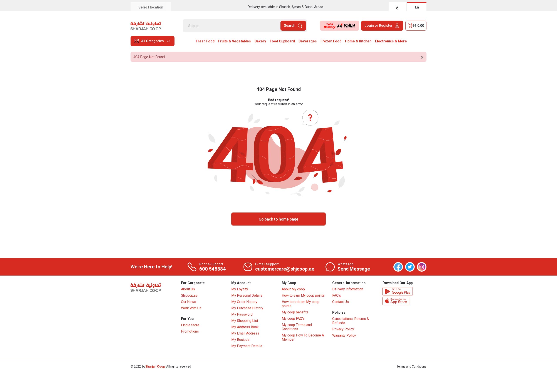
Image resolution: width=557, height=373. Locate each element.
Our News (188, 302)
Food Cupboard (282, 41)
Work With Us (191, 308)
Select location (150, 7)
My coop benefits (295, 312)
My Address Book (245, 327)
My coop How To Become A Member (303, 337)
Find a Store (190, 325)
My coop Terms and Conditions (297, 327)
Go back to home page (278, 219)
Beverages (308, 41)
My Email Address (245, 333)
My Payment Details (246, 346)
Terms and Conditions (411, 366)
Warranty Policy (344, 335)
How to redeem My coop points (300, 304)
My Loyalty (239, 289)
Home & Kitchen (358, 41)
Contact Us (340, 302)
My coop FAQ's (293, 318)
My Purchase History (247, 308)
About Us (188, 289)
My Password (242, 314)
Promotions (190, 331)
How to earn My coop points (303, 295)
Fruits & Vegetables (234, 41)
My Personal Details (246, 295)
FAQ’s (336, 295)
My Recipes (240, 340)
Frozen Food (330, 41)
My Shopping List (244, 321)
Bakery (260, 41)
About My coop (293, 289)
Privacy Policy (343, 329)
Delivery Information (347, 289)
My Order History (244, 302)
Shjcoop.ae (189, 295)
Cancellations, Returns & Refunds (350, 321)
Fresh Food (205, 41)
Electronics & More (391, 41)
